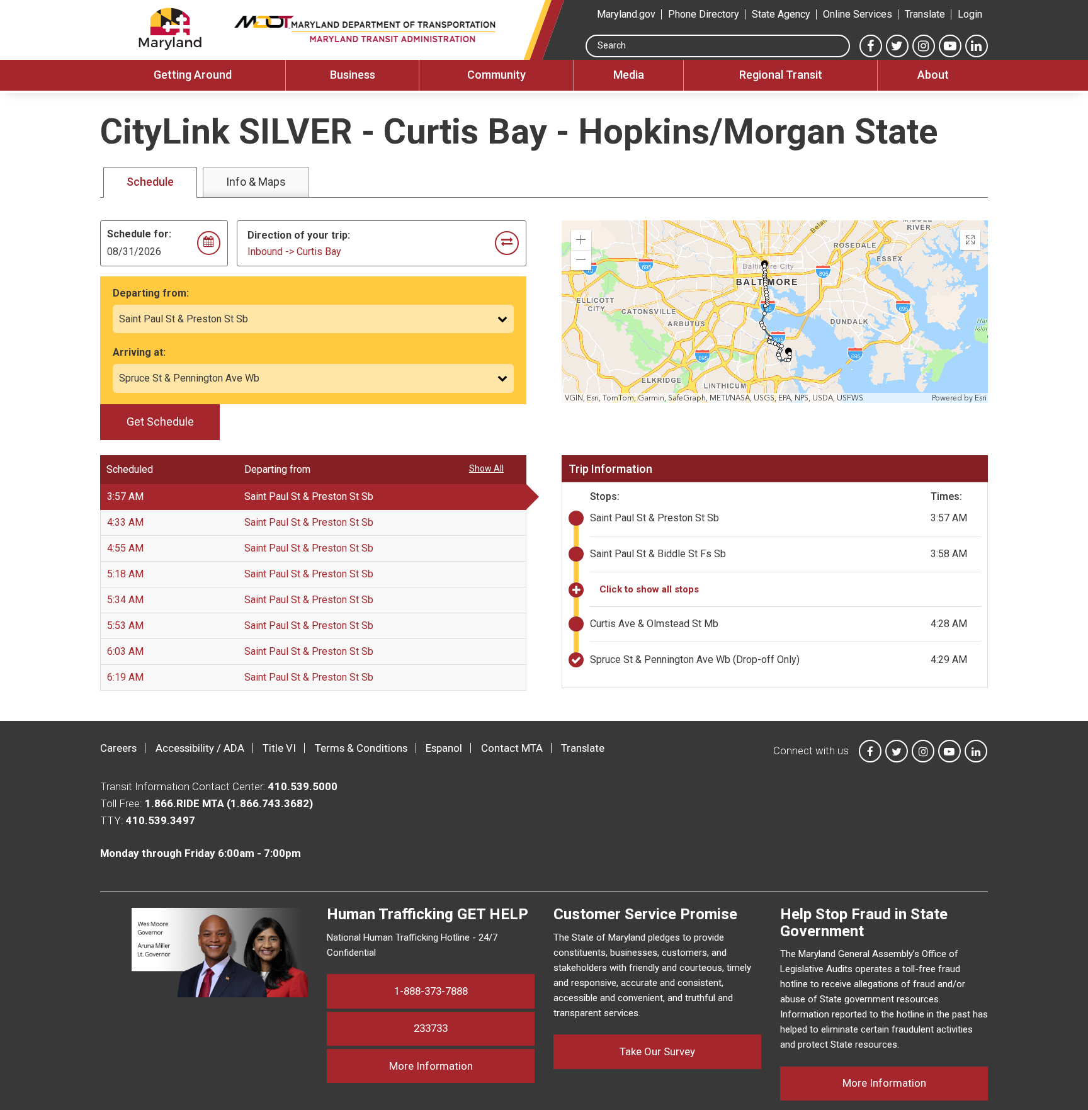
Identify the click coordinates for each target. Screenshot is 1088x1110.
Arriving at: (139, 352)
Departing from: (151, 293)
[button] (581, 240)
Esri (981, 398)
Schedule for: (139, 234)
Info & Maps (256, 181)
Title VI (279, 748)
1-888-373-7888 (431, 991)
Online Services (857, 14)
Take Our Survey (657, 1051)
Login (970, 14)
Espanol (444, 748)
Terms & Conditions (361, 748)
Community (496, 74)
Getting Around (193, 74)
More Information (462, 1065)
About (933, 74)
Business (352, 74)
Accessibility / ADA (200, 748)
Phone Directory (703, 14)
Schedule (150, 181)
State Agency (781, 14)
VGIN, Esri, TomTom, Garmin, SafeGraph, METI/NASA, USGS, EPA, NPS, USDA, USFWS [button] (714, 398)
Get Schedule (160, 421)
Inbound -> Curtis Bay (294, 252)
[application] (776, 311)
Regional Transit (780, 74)
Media (628, 74)
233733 (431, 1028)
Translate (925, 14)
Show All (486, 468)
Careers (118, 748)
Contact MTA (512, 748)
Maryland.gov (626, 14)
